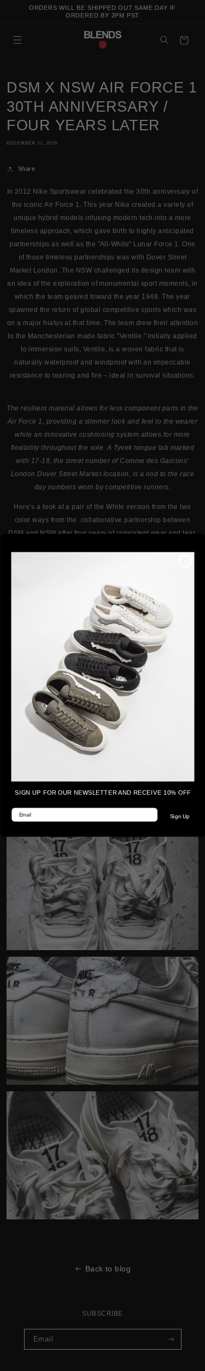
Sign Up (179, 817)
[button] (102, 667)
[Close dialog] (184, 561)
